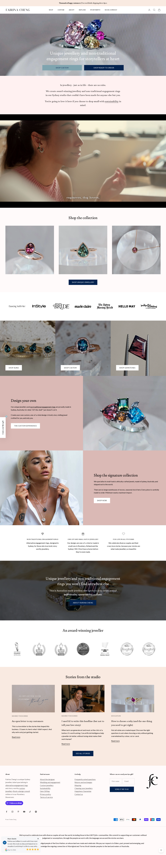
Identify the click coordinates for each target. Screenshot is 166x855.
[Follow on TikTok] (30, 812)
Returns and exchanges (83, 782)
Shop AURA (14, 368)
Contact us (79, 794)
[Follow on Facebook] (6, 812)
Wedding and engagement (50, 782)
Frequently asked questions (85, 779)
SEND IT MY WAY (122, 789)
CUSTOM (61, 10)
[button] (3, 427)
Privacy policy (45, 794)
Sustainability (45, 788)
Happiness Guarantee (83, 791)
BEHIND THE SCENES (20, 716)
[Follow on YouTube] (24, 812)
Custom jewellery (46, 785)
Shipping (78, 785)
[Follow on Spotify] (36, 812)
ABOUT (71, 10)
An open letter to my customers (27, 721)
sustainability (111, 101)
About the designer (47, 779)
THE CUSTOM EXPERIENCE (25, 426)
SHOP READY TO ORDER (104, 68)
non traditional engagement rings (43, 407)
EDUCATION (116, 716)
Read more (16, 737)
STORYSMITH (95, 10)
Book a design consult (21, 791)
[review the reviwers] (6, 850)
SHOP (51, 10)
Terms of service (46, 797)
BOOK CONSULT (111, 10)
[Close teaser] (6, 416)
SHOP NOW (102, 500)
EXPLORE (82, 10)
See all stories (83, 753)
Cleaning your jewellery (83, 788)
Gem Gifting (45, 791)
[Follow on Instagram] (12, 812)
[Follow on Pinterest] (18, 812)
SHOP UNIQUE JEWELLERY (83, 282)
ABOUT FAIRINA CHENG (83, 603)
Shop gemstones (127, 368)
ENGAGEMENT (47, 539)
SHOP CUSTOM (62, 68)
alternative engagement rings (16, 785)
